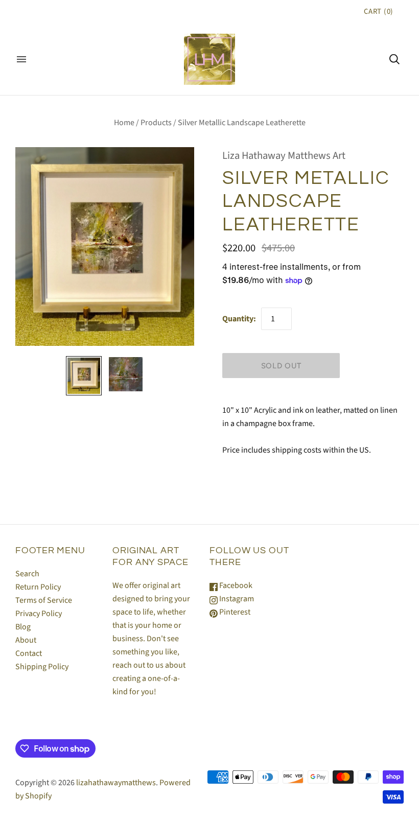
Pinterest (234, 612)
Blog (23, 626)
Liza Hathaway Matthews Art (283, 155)
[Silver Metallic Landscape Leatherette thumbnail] (84, 375)
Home (124, 122)
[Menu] (21, 59)
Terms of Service (43, 600)
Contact (28, 653)
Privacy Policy (38, 613)
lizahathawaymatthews (116, 782)
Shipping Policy (41, 666)
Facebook (235, 585)
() (378, 11)
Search (27, 573)
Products (156, 122)
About (25, 640)
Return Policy (38, 587)
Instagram (236, 598)
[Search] (394, 59)
